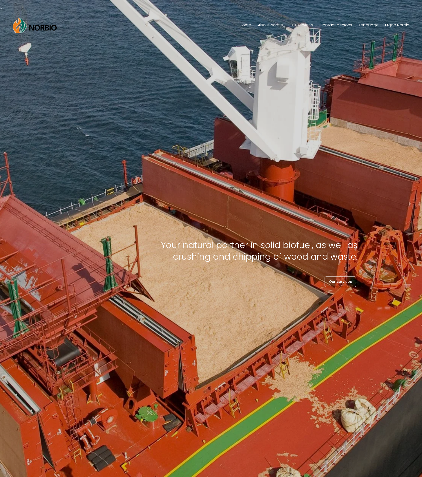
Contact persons (336, 25)
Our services (301, 25)
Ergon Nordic (397, 25)
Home (245, 25)
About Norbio (270, 25)
